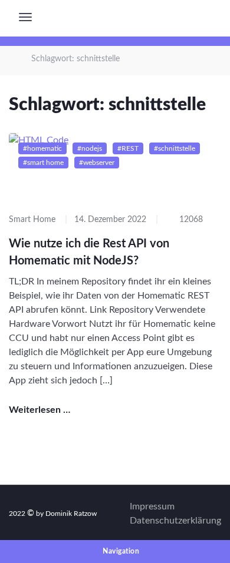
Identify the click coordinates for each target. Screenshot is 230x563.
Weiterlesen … (41, 410)
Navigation (120, 551)
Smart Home (32, 220)
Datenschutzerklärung (175, 520)
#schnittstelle (174, 148)
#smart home (43, 162)
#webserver (96, 162)
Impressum (152, 506)
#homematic (42, 148)
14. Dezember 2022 (110, 220)
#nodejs (89, 148)
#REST (128, 148)
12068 (190, 220)
